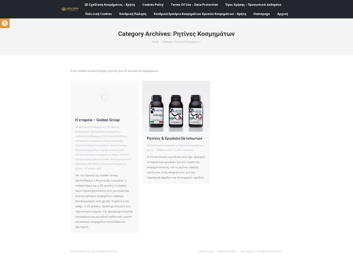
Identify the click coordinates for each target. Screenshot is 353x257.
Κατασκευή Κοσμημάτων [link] (89, 140)
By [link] (78, 168)
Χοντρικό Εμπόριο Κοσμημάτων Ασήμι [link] (96, 154)
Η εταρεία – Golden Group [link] (97, 120)
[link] (5, 23)
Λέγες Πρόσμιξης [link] (113, 140)
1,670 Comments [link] (184, 150)
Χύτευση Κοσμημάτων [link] (113, 163)
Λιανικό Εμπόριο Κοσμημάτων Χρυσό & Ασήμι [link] (100, 145)
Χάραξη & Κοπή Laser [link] (112, 150)
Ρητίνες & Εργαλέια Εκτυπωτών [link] (174, 138)
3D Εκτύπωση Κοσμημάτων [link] (90, 127)
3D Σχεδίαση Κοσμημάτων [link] (105, 131)
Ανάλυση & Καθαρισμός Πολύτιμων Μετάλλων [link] (101, 136)
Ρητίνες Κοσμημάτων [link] (87, 150)
